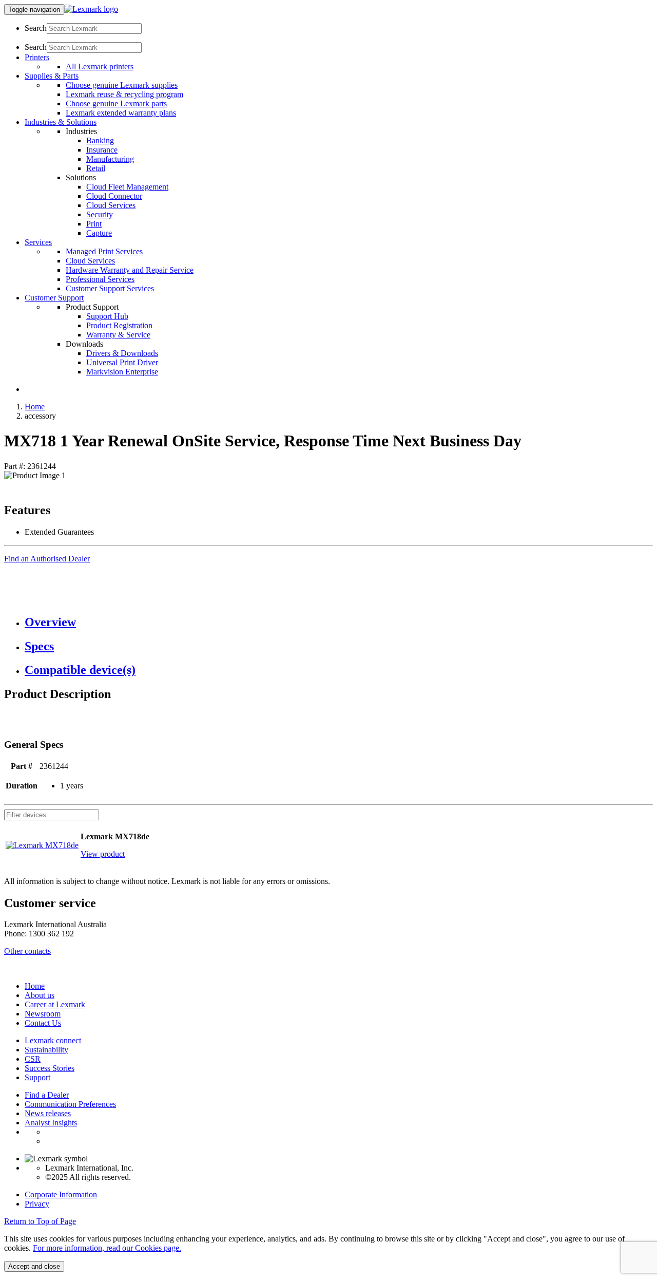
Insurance (102, 149)
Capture (99, 233)
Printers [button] (37, 57)
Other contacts (27, 951)
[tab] (339, 622)
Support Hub (107, 316)
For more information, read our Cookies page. (107, 1248)
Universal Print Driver (122, 362)
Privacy (37, 1203)
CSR (33, 1059)
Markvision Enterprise (122, 371)
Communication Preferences (70, 1104)
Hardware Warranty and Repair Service (130, 270)
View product (103, 854)
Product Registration (119, 325)
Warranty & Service (118, 334)
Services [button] (38, 242)
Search (36, 28)
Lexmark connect (53, 1040)
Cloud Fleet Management (127, 186)
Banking (100, 140)
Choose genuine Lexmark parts (116, 103)
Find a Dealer (47, 1094)
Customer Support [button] (54, 297)
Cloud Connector (114, 196)
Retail (95, 168)
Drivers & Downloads (122, 353)
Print (94, 223)
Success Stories (49, 1068)
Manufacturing (110, 159)
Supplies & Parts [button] (52, 75)
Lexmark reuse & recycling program (124, 94)
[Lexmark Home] (91, 9)
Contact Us (43, 1023)
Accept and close (34, 1266)
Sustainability (46, 1049)
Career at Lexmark (55, 1004)
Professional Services (100, 279)
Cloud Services (111, 205)
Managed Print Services (104, 251)
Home (35, 406)
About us (39, 995)
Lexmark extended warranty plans (121, 112)
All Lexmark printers (99, 66)
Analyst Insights (51, 1122)
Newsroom (43, 1013)
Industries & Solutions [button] (60, 122)
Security (99, 214)
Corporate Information (61, 1194)
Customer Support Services (110, 288)
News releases (48, 1113)
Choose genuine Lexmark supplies (122, 85)
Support (37, 1077)
